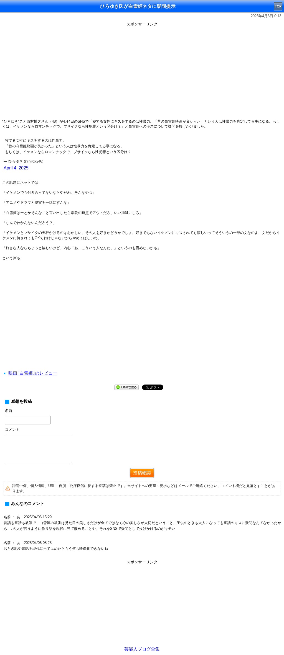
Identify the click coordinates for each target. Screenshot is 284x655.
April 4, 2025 (16, 168)
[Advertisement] (142, 605)
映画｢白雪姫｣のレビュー (32, 373)
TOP (278, 6)
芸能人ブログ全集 (142, 649)
